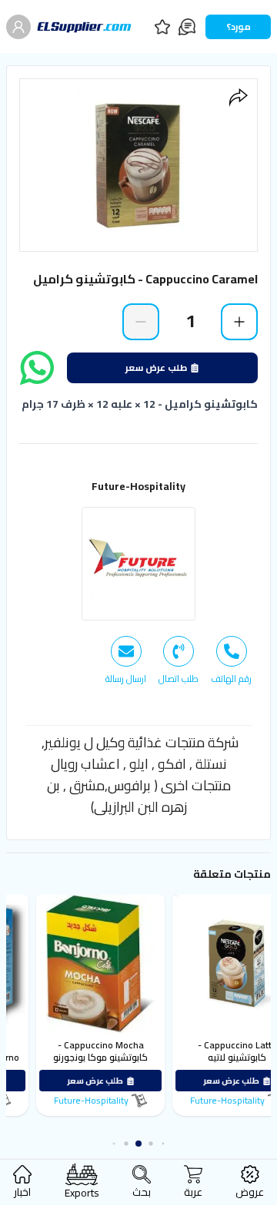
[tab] (231, 660)
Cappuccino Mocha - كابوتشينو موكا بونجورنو (129, 1051)
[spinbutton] (190, 321)
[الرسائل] (187, 27)
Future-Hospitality (138, 486)
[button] (163, 1144)
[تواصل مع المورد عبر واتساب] (37, 367)
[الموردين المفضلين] (162, 27)
